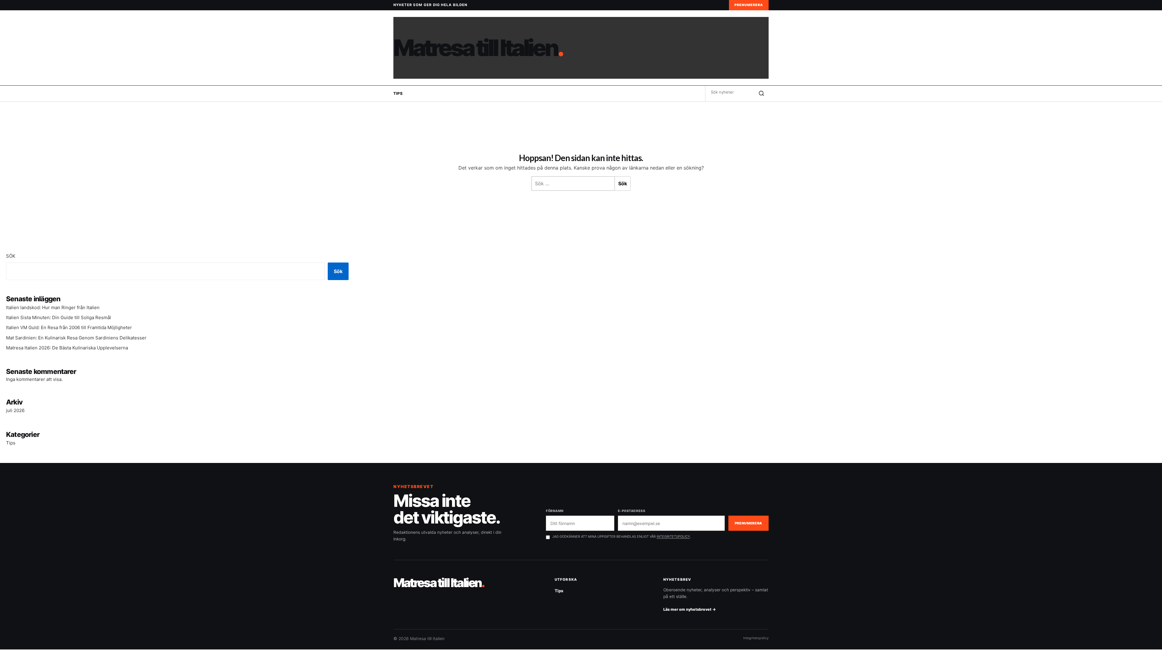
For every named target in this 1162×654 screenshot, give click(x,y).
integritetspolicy (673, 536)
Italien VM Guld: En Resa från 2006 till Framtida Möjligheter (69, 327)
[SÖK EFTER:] (729, 92)
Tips (397, 93)
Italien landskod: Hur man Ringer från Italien (53, 307)
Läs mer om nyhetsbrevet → (689, 609)
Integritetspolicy (756, 638)
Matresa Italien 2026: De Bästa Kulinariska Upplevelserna (67, 348)
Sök (10, 256)
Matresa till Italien (478, 48)
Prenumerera (748, 5)
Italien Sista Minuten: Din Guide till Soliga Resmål (58, 317)
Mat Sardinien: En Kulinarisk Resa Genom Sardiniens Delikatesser (76, 338)
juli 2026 (15, 410)
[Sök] (761, 93)
